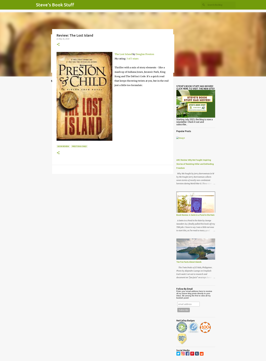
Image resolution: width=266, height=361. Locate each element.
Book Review (63, 146)
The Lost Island (123, 54)
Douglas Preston (145, 54)
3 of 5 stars (132, 58)
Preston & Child (79, 146)
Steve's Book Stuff (55, 4)
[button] (58, 44)
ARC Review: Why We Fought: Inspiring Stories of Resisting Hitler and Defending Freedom (195, 164)
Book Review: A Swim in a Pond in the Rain (195, 215)
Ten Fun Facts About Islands (188, 262)
